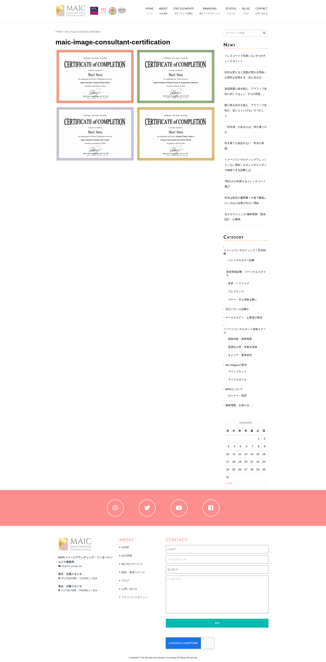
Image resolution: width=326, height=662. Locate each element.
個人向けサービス (131, 563)
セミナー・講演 (237, 395)
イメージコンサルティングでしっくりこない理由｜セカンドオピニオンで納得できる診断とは (246, 165)
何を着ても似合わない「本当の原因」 (244, 146)
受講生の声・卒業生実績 (242, 346)
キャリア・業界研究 (240, 355)
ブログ (125, 580)
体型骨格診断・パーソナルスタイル (246, 273)
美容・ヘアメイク (238, 283)
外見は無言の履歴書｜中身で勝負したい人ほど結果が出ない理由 (246, 200)
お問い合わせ (129, 588)
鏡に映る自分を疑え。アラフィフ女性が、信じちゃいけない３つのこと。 (246, 110)
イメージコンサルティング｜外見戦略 (245, 252)
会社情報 (126, 555)
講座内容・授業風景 (240, 338)
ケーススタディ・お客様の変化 (243, 317)
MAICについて (234, 389)
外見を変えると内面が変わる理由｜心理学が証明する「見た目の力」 (246, 75)
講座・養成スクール (133, 572)
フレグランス (236, 291)
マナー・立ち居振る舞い (242, 299)
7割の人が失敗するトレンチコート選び (245, 184)
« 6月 (229, 483)
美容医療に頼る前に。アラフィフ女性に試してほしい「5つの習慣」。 (246, 91)
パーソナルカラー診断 (241, 260)
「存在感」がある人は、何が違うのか (246, 129)
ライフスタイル (237, 379)
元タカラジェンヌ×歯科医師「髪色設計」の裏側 (245, 217)
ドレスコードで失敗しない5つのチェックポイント (245, 58)
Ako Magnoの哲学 (236, 364)
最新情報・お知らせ (237, 405)
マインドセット (237, 371)
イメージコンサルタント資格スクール (245, 331)
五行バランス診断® (236, 309)
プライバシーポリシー (134, 597)
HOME (58, 31)
